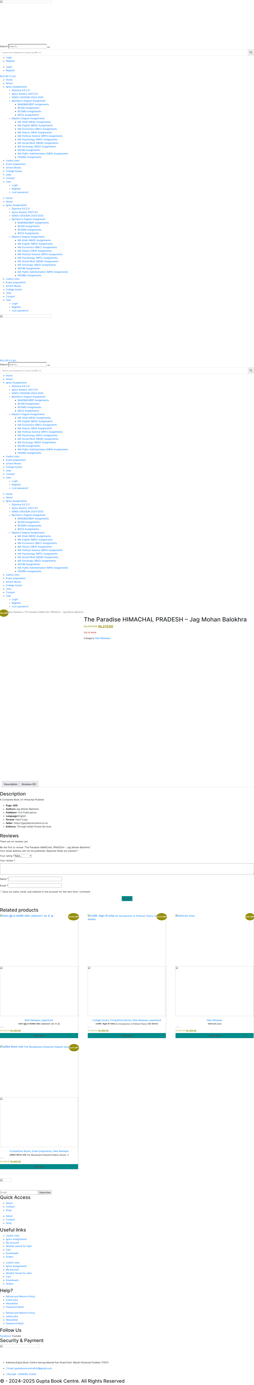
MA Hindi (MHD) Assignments (34, 121)
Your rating (7, 855)
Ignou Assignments (16, 86)
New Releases (15, 612)
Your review (7, 860)
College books (14, 171)
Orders (9, 1256)
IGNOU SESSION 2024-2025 (28, 97)
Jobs (8, 174)
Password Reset (15, 1306)
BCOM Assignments (29, 107)
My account (12, 1242)
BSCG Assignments (28, 114)
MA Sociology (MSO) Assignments (37, 146)
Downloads (12, 1253)
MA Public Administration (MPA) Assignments (43, 153)
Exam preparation (16, 164)
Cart (8, 1249)
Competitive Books (120, 1020)
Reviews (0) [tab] (29, 784)
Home (9, 79)
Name (4, 878)
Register (10, 60)
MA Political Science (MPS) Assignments (40, 135)
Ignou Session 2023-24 (25, 93)
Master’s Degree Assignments (28, 118)
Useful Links (12, 160)
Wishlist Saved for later (19, 1246)
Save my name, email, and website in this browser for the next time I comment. (47, 891)
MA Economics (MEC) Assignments (37, 128)
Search (4, 46)
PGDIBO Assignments (29, 157)
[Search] (48, 47)
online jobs (12, 1299)
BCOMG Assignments (29, 111)
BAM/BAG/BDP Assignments (33, 104)
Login (9, 57)
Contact (10, 178)
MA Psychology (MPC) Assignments (38, 139)
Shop (9, 1210)
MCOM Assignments (29, 150)
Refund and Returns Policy (20, 1296)
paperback (47, 1020)
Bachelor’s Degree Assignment (28, 100)
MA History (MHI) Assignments (35, 132)
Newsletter (12, 1303)
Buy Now (39, 1035)
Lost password (20, 192)
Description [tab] (10, 784)
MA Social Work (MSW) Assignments (38, 142)
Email (4, 885)
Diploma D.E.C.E (21, 90)
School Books (13, 167)
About (9, 83)
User (8, 181)
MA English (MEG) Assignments (35, 125)
